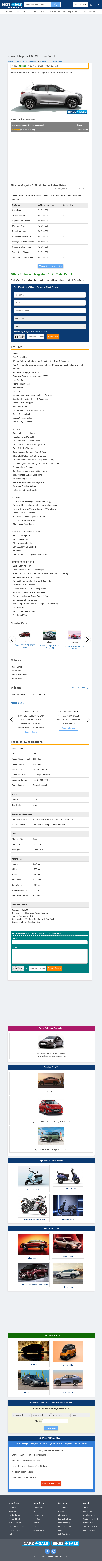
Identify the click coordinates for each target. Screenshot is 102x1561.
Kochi (18, 1519)
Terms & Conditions (41, 332)
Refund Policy (88, 1523)
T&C (84, 1526)
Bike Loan (62, 11)
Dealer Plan (51, 11)
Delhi (10, 1523)
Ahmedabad (13, 1526)
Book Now (53, 336)
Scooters (36, 1519)
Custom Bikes (38, 1530)
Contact (86, 1519)
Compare (92, 11)
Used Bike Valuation (37, 11)
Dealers (84, 11)
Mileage (32, 66)
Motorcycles (38, 1515)
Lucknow (17, 1523)
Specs (40, 66)
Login (95, 4)
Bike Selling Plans (64, 1519)
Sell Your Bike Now (51, 1483)
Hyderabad (12, 1511)
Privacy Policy (93, 1526)
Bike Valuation (63, 1515)
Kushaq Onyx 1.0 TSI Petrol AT (49, 647)
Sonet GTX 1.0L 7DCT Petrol (25, 646)
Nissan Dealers (18, 702)
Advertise (91, 1515)
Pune (18, 1515)
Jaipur (21, 1526)
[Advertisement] (51, 33)
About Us (86, 1507)
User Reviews (51, 66)
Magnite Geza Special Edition (75, 647)
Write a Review (82, 129)
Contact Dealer (30, 732)
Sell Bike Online (8, 11)
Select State (80, 4)
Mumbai (11, 1515)
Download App (88, 1511)
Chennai (11, 1519)
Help (85, 1515)
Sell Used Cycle (64, 1534)
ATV (34, 1526)
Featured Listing (64, 1523)
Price (14, 66)
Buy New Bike (73, 11)
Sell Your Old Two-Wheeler (51, 1438)
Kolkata (11, 1530)
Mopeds (36, 1523)
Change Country (89, 1530)
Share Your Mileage (80, 688)
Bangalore (12, 1507)
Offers (22, 66)
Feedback (94, 1519)
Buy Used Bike (22, 11)
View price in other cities (50, 266)
